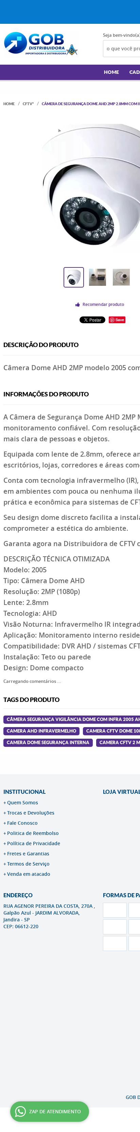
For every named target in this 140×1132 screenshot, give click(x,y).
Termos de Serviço (28, 863)
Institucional (24, 792)
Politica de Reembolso (33, 833)
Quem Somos (22, 802)
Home (111, 72)
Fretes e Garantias (28, 853)
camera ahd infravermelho (41, 731)
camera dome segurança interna (48, 742)
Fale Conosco (22, 823)
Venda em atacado (28, 874)
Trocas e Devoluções (30, 812)
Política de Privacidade (33, 843)
